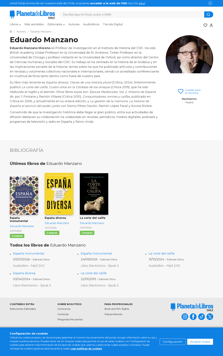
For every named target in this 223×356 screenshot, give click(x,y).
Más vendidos (34, 24)
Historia (16, 231)
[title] (192, 307)
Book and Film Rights (116, 308)
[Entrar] (210, 25)
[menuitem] (15, 25)
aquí (142, 3)
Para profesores (113, 314)
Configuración (173, 341)
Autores (74, 24)
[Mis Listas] (204, 25)
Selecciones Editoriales (23, 308)
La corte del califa (162, 253)
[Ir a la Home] (11, 31)
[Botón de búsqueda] (208, 14)
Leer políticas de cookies (86, 348)
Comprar (17, 235)
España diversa (24, 273)
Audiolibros (91, 24)
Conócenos (63, 308)
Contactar (63, 314)
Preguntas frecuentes (70, 319)
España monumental (28, 253)
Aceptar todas (200, 341)
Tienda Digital (113, 24)
